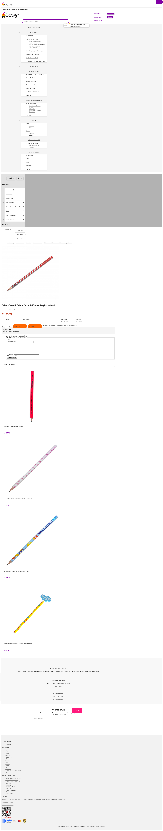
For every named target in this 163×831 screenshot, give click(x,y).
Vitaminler (32, 112)
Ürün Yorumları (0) (11, 332)
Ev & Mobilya (34, 66)
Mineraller (32, 109)
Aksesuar (31, 126)
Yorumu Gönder (12, 357)
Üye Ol (110, 17)
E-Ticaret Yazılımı (58, 700)
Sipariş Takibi (98, 20)
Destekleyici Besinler (34, 106)
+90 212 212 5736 (7, 802)
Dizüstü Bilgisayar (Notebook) (37, 44)
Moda (34, 120)
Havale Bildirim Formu (11, 780)
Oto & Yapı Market (34, 140)
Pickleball (8, 744)
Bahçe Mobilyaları (34, 145)
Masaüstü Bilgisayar (34, 46)
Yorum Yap (12, 309)
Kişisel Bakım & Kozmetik (34, 100)
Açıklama (7, 330)
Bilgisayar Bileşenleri (35, 41)
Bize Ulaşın (97, 17)
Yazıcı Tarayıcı (33, 47)
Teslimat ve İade (10, 787)
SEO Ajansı (58, 686)
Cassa (7, 760)
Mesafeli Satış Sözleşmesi (12, 782)
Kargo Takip (97, 14)
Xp (6, 750)
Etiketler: (45, 325)
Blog (6, 792)
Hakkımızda (8, 788)
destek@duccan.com (7, 805)
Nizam (7, 765)
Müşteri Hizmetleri (10, 790)
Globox (7, 759)
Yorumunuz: (10, 354)
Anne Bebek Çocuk (34, 28)
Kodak (7, 754)
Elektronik (34, 32)
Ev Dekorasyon (34, 71)
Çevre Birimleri (33, 43)
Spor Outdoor (34, 152)
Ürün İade (8, 783)
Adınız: (9, 339)
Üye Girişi (110, 13)
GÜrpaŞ (7, 755)
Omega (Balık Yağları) (35, 110)
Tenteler (31, 147)
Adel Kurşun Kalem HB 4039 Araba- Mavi (16, 571)
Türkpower (8, 757)
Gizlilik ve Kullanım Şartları (13, 778)
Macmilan (8, 769)
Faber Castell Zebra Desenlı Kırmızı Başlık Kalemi (62, 325)
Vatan (7, 762)
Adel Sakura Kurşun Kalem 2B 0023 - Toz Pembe (18, 499)
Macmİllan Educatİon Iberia (13, 771)
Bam (6, 772)
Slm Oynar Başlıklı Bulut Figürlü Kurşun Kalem (18, 643)
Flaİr (6, 752)
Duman (7, 764)
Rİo (6, 767)
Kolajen (31, 107)
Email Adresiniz (11, 341)
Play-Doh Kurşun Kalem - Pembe (13, 426)
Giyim (30, 127)
